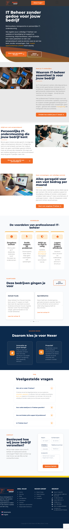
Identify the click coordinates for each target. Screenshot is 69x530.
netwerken (19, 394)
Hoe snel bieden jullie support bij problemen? (31, 415)
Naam (43, 437)
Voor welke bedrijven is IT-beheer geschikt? (30, 407)
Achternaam (55, 437)
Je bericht (44, 453)
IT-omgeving (60, 106)
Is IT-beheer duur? (22, 423)
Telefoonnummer (57, 445)
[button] (57, 2)
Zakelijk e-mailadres (44, 445)
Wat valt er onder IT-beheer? (25, 388)
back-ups (18, 396)
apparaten (25, 394)
